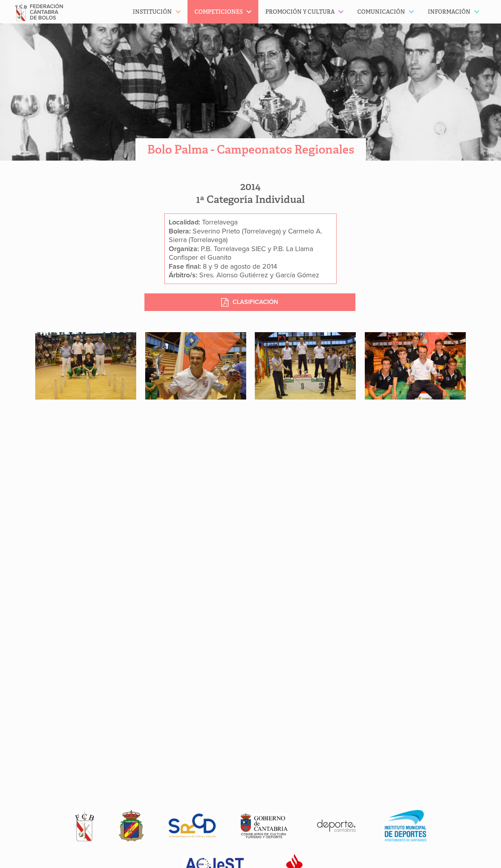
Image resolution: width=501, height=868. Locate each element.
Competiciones (219, 11)
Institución (152, 11)
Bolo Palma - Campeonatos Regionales (250, 149)
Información (449, 11)
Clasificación (255, 302)
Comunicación (381, 11)
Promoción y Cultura (300, 11)
